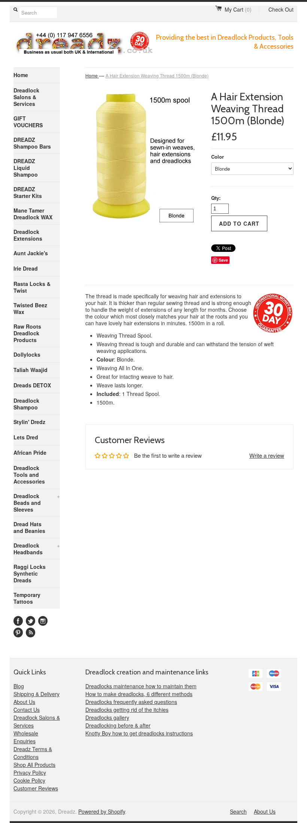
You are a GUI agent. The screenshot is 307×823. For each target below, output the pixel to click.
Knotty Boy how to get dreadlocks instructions (139, 733)
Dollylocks (26, 354)
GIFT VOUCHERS (28, 122)
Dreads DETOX (32, 385)
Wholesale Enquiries (25, 737)
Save (223, 260)
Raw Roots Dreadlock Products (27, 333)
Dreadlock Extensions (27, 235)
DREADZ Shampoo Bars (32, 143)
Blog (18, 686)
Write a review (266, 455)
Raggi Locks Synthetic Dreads (29, 573)
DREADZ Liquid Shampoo (25, 167)
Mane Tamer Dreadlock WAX (32, 214)
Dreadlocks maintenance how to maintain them (141, 686)
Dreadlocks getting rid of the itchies (126, 709)
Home (20, 75)
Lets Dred (25, 437)
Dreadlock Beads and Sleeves (36, 502)
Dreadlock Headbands (36, 549)
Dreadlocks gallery (107, 717)
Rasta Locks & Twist (32, 287)
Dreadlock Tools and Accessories (29, 474)
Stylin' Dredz (29, 422)
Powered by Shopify (101, 811)
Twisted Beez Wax (30, 308)
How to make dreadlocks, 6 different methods (138, 694)
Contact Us (26, 709)
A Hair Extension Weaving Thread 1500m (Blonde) (157, 75)
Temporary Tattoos (26, 598)
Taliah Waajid (30, 370)
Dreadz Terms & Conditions (32, 752)
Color (217, 156)
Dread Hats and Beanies (29, 527)
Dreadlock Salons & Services (26, 96)
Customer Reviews (35, 788)
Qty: (216, 197)
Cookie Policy (29, 780)
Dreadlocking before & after (118, 725)
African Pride (29, 452)
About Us (24, 701)
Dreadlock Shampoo (26, 404)
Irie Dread (25, 268)
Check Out (281, 9)
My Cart (238, 9)
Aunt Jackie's (30, 253)
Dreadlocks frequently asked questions (131, 701)
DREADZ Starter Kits (27, 192)
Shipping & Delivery (36, 694)
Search (238, 811)
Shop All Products (34, 764)
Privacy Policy (29, 772)
